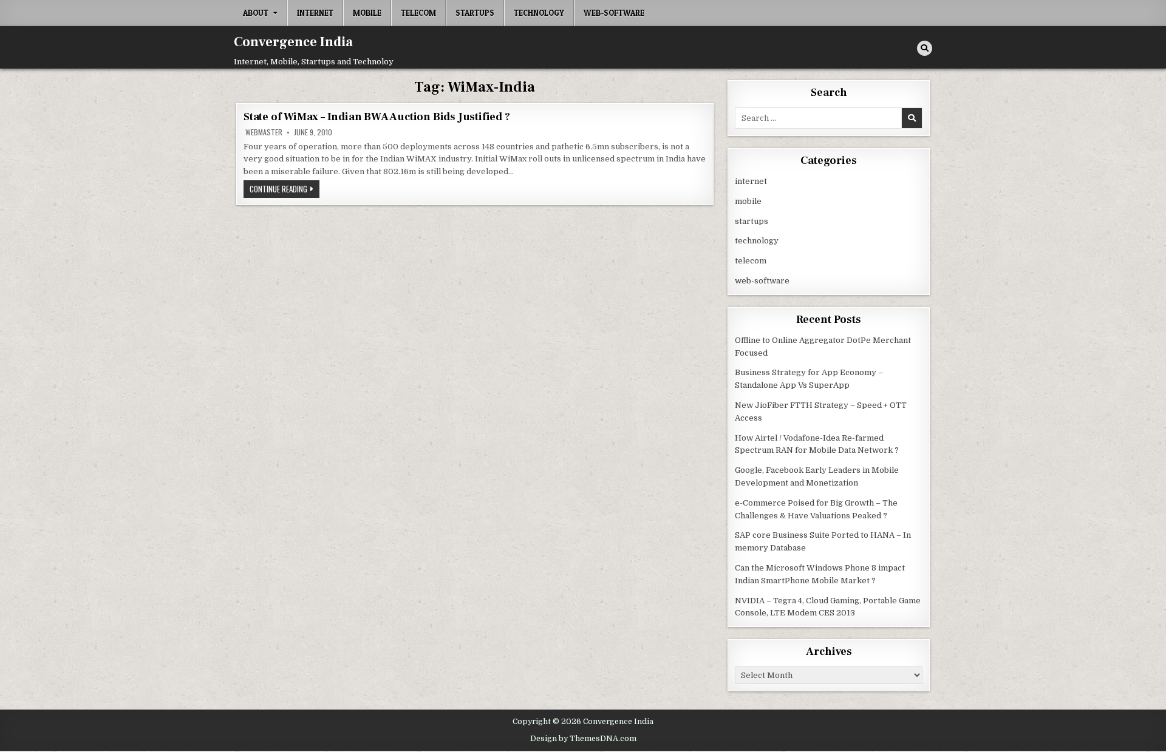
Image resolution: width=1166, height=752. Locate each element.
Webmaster (263, 132)
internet (315, 13)
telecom (418, 13)
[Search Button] (924, 48)
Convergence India (293, 41)
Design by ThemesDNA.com (583, 738)
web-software (614, 13)
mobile (367, 13)
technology (539, 13)
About (255, 13)
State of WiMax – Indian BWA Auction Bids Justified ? (377, 117)
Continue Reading (284, 190)
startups (474, 13)
